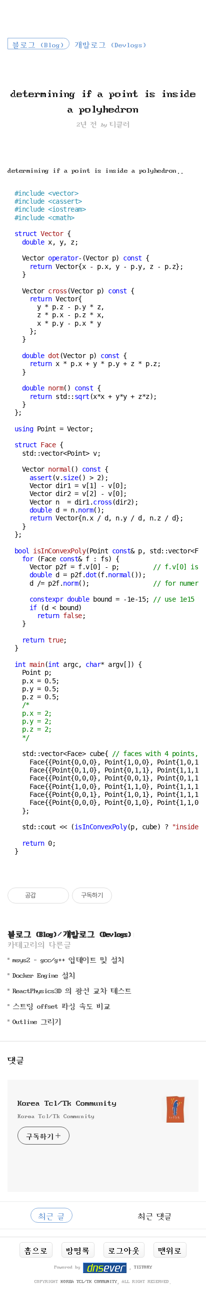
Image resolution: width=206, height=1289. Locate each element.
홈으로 (36, 1249)
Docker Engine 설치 (44, 974)
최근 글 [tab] (51, 1215)
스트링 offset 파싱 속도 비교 (61, 1005)
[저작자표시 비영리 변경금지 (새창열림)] (125, 896)
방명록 (78, 1249)
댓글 (16, 1059)
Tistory (143, 1266)
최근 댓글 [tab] (155, 1215)
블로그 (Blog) (32, 933)
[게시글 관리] (58, 895)
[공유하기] (45, 895)
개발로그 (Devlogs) (97, 933)
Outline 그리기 (37, 1021)
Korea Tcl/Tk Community (67, 1102)
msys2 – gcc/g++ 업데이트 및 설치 (68, 959)
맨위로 (170, 1249)
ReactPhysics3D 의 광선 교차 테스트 (72, 990)
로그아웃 (124, 1249)
